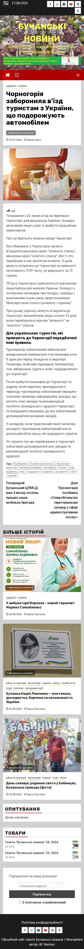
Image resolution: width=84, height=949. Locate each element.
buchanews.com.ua (42, 463)
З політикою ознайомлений (44, 902)
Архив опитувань (17, 817)
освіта (56, 683)
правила (47, 471)
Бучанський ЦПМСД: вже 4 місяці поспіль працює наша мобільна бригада (22, 492)
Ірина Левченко (36, 614)
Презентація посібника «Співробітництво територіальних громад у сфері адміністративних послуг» (64, 500)
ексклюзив (34, 683)
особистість (68, 683)
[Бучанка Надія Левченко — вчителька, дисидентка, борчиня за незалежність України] (42, 650)
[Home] (8, 75)
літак (62, 467)
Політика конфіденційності (42, 922)
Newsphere (74, 939)
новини (22, 85)
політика (18, 688)
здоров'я (11, 85)
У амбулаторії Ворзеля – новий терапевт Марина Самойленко (40, 605)
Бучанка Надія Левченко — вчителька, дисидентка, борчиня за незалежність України (39, 698)
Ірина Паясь (34, 140)
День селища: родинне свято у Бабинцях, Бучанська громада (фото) (41, 785)
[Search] (78, 75)
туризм (11, 475)
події (9, 688)
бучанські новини (30, 467)
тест (74, 471)
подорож (33, 471)
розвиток (62, 471)
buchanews (21, 463)
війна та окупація (16, 683)
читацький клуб (34, 688)
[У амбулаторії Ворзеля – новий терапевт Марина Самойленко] (42, 565)
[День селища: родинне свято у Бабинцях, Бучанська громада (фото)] (42, 745)
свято (63, 777)
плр (22, 471)
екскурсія (50, 467)
